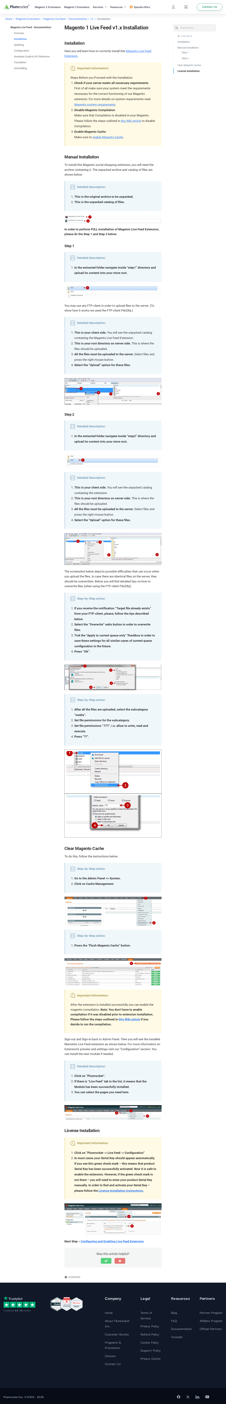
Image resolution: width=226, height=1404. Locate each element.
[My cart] (186, 6)
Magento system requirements (94, 104)
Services (98, 7)
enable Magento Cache (108, 137)
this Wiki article (131, 121)
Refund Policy (150, 1334)
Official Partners (211, 1328)
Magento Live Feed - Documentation (30, 27)
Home (8, 18)
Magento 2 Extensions (48, 7)
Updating (19, 44)
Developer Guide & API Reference (32, 56)
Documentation (78, 18)
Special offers (142, 7)
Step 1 (185, 52)
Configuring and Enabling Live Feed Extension (112, 1241)
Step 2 (185, 58)
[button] (106, 1261)
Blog (174, 1312)
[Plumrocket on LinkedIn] (197, 1396)
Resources (116, 7)
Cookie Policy (150, 1342)
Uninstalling (20, 68)
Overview (19, 33)
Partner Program (211, 1312)
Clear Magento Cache (189, 65)
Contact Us (113, 1363)
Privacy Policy (150, 1326)
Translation (20, 62)
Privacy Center (151, 1358)
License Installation (188, 71)
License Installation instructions (121, 1190)
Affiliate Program (211, 1320)
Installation (20, 39)
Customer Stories (117, 1334)
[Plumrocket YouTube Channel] (207, 1396)
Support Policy (151, 1350)
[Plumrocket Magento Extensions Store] (16, 7)
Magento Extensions (28, 18)
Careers (110, 1355)
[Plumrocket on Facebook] (178, 1396)
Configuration (21, 50)
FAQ (174, 1320)
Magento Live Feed (54, 18)
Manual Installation (188, 47)
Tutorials (177, 1336)
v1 (91, 18)
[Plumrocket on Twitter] (188, 1396)
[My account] (173, 6)
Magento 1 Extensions (76, 7)
